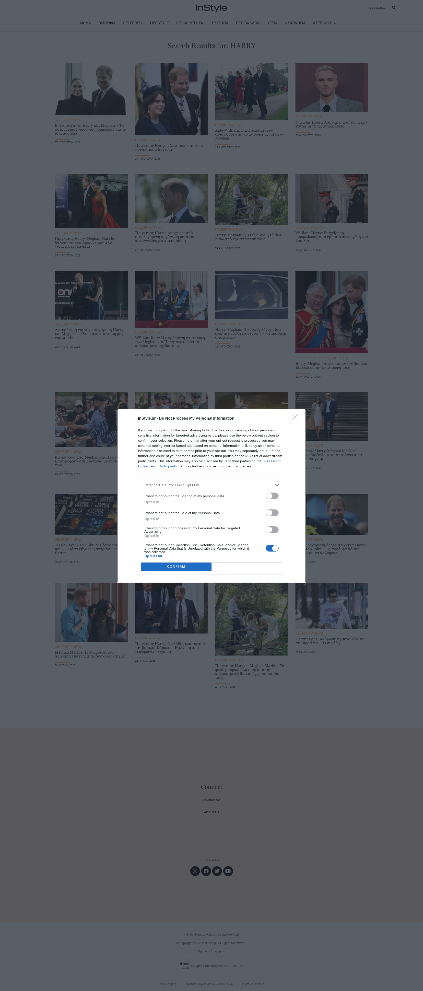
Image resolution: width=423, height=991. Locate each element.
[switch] (272, 496)
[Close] (296, 418)
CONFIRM (176, 566)
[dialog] (211, 495)
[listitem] (211, 485)
